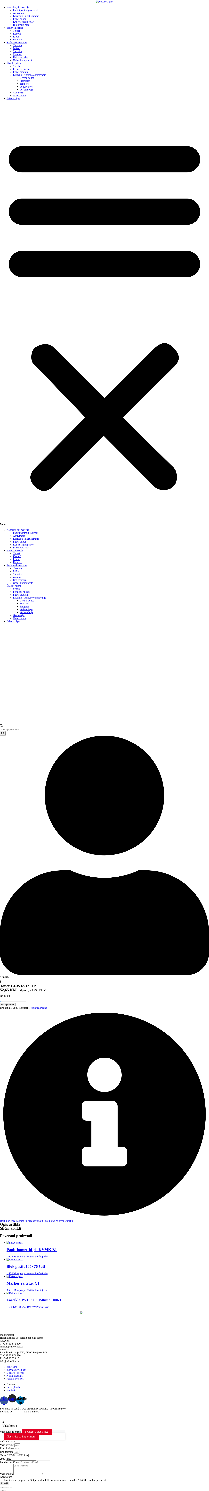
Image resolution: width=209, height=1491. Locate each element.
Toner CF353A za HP (11, 1455)
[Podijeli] (8, 1487)
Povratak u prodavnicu (36, 1431)
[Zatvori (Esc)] (11, 1487)
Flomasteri (25, 80)
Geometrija (18, 92)
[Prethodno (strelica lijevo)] (1, 1490)
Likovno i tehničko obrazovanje (29, 74)
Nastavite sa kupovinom (21, 1436)
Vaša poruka (6, 1474)
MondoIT (18, 1411)
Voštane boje (26, 89)
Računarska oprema (17, 42)
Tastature (17, 45)
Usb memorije (20, 57)
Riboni (16, 36)
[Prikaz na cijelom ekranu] (4, 1487)
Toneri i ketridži (15, 27)
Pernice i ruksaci (21, 69)
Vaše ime (5, 1441)
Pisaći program (20, 72)
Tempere (24, 83)
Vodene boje (26, 86)
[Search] (3, 733)
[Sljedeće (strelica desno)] (4, 1490)
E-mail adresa (7, 1448)
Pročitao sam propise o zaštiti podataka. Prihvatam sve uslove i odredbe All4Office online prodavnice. (56, 1480)
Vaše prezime (7, 1445)
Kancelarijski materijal (18, 7)
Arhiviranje (19, 13)
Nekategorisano (39, 1007)
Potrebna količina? (10, 1462)
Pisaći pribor (19, 19)
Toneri (16, 30)
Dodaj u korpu (7, 1004)
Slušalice (17, 51)
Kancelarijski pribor (23, 21)
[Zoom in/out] (1, 1487)
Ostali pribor (19, 95)
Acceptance (6, 1476)
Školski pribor (14, 63)
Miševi (16, 48)
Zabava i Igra (13, 98)
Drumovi (17, 39)
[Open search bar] (1, 726)
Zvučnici (17, 54)
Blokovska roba (21, 24)
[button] (104, 314)
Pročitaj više (41, 1256)
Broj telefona (7, 1451)
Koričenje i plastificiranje (26, 16)
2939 (3, 1458)
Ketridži (17, 33)
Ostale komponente (23, 60)
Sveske (16, 66)
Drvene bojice (27, 77)
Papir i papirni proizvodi (25, 10)
